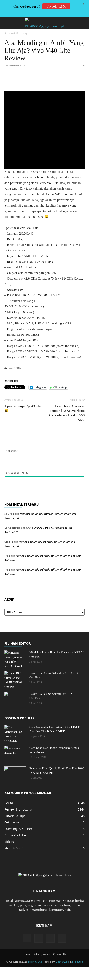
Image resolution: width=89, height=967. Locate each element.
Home (26, 954)
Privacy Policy (41, 954)
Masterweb (62, 962)
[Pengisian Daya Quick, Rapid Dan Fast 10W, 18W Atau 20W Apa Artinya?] (15, 774)
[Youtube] (62, 938)
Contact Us (59, 954)
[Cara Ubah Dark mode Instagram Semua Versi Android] (15, 753)
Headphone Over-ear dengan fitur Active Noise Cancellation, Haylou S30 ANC (67, 413)
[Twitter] (32, 81)
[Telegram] (72, 81)
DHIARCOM (35, 962)
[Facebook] (22, 81)
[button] (7, 23)
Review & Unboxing (15, 33)
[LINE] (82, 81)
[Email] (62, 81)
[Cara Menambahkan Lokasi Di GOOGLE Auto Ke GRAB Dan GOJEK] (15, 734)
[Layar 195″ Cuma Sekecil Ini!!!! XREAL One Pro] (15, 680)
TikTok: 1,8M (56, 6)
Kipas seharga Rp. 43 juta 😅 (22, 408)
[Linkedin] (52, 81)
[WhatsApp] (42, 81)
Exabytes (77, 962)
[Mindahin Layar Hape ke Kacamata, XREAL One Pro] (15, 659)
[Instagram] (27, 938)
